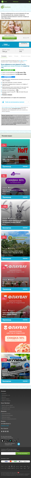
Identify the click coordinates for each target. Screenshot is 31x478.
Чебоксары (15, 1)
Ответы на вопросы (6, 400)
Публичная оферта (6, 417)
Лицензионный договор (7, 415)
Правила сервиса (5, 398)
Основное (3, 56)
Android (25, 60)
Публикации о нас (6, 395)
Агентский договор (6, 413)
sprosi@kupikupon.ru (6, 423)
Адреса (10, 56)
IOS (20, 60)
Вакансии (4, 397)
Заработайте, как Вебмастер (8, 407)
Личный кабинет (29, 1)
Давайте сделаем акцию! (7, 405)
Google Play (13, 441)
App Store (5, 441)
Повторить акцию (9, 38)
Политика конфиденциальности (9, 419)
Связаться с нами (5, 425)
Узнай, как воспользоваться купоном (14, 102)
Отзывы (16, 56)
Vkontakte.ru (4, 431)
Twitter (6, 431)
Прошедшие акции (6, 409)
